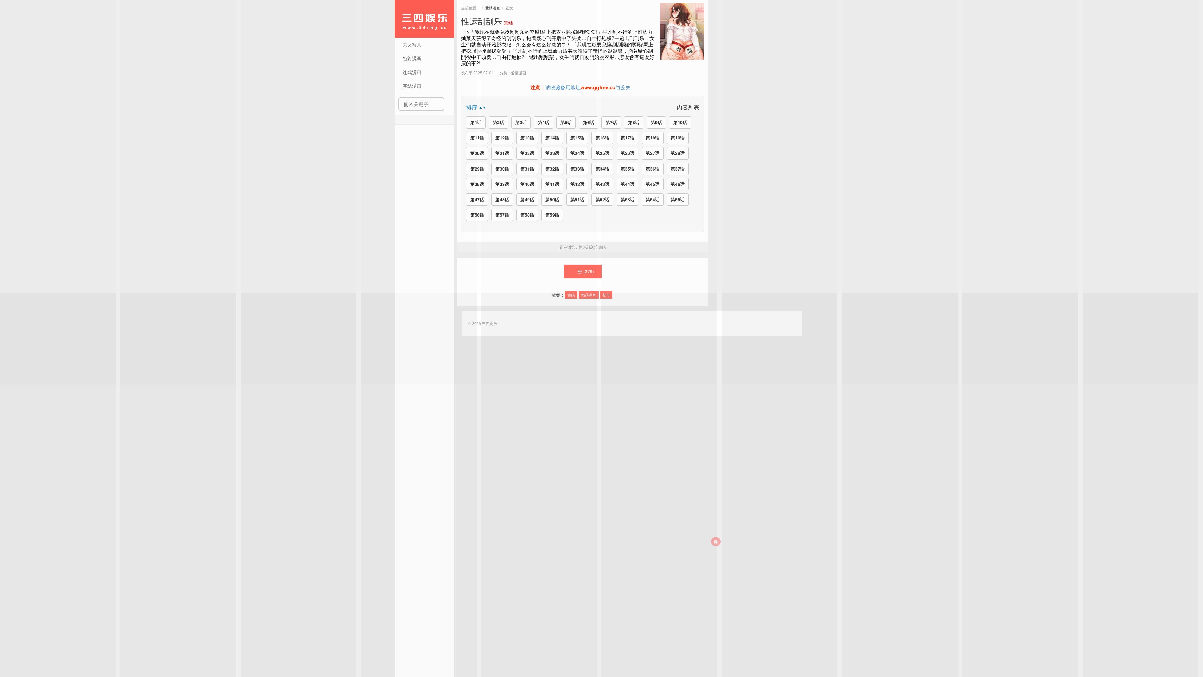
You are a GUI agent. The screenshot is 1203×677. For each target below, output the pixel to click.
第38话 (477, 184)
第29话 (477, 168)
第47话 (477, 199)
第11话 (477, 137)
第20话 (477, 153)
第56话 (477, 215)
